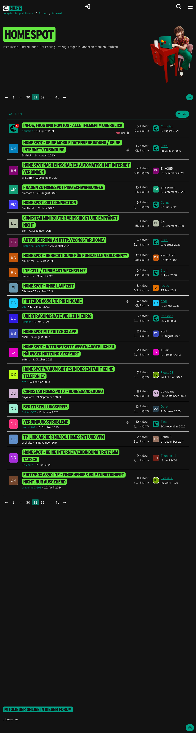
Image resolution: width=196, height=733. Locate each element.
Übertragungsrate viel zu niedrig (57, 316)
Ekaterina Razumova (34, 246)
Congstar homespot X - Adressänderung (63, 391)
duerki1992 (28, 427)
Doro (164, 406)
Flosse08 (167, 372)
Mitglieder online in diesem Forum (37, 709)
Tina (164, 422)
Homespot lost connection (49, 202)
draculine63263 (31, 487)
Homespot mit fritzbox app (49, 331)
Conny (165, 202)
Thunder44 (168, 456)
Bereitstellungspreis (45, 407)
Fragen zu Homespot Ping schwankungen (63, 187)
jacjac (165, 285)
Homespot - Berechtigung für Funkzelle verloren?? (75, 255)
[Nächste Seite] (64, 97)
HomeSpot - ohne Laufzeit (48, 286)
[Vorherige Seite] (6, 97)
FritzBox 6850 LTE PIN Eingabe (52, 301)
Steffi (164, 146)
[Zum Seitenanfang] (190, 727)
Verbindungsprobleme (45, 422)
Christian (27, 131)
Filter (184, 114)
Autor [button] (19, 114)
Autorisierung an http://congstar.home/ (64, 240)
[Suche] (179, 7)
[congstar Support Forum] (12, 8)
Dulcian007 (29, 412)
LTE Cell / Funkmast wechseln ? (54, 271)
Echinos (26, 322)
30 (28, 97)
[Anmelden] (87, 7)
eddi (24, 306)
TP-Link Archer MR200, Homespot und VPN (63, 437)
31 (35, 97)
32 (43, 97)
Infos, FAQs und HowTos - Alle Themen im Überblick (72, 125)
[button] (189, 97)
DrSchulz (27, 465)
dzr (24, 382)
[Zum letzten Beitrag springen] (156, 128)
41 (57, 97)
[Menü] (190, 7)
